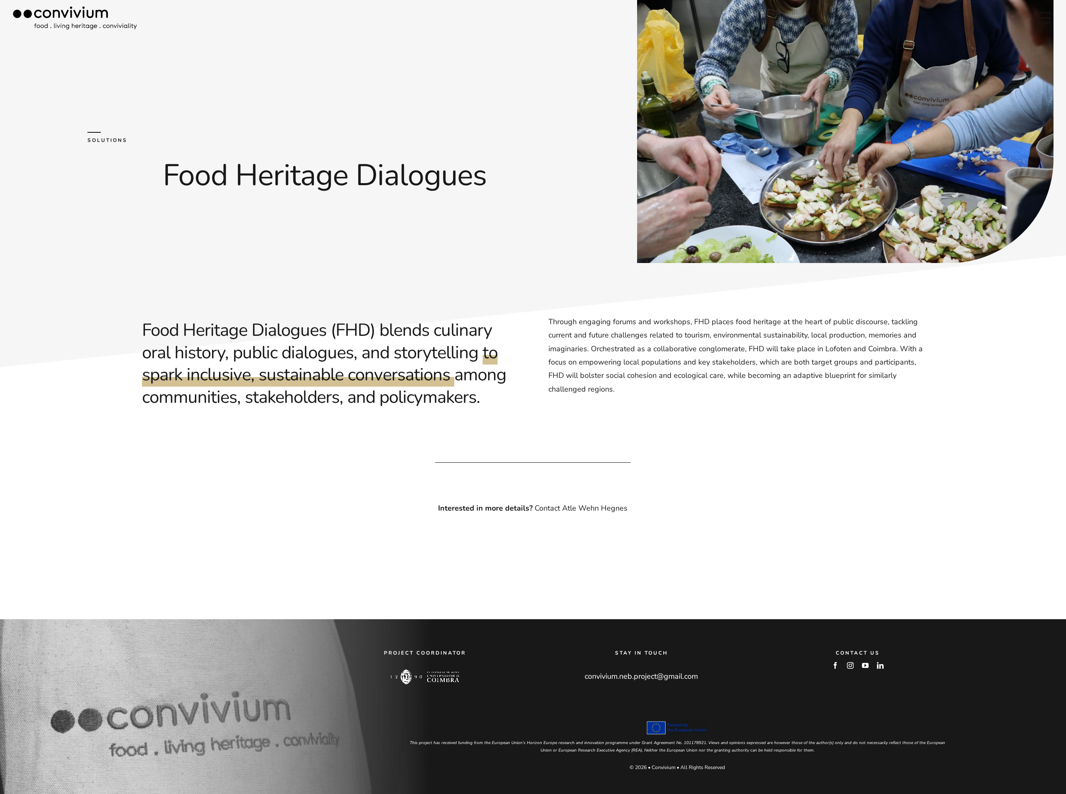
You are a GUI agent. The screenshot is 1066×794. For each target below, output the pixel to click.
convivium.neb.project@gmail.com (641, 676)
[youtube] (865, 665)
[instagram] (850, 665)
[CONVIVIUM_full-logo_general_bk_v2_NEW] (74, 10)
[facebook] (835, 665)
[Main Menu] (1044, 18)
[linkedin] (880, 665)
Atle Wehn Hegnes (595, 508)
